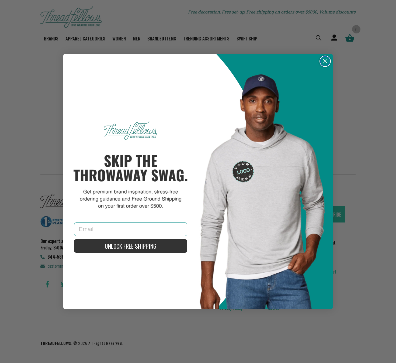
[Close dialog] (325, 61)
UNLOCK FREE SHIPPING (131, 246)
